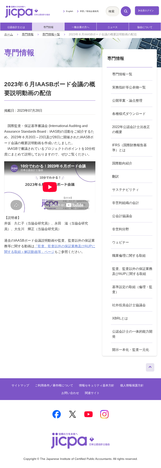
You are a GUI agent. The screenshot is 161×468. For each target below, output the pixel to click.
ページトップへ (150, 366)
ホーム (8, 34)
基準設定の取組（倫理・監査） (132, 289)
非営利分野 (120, 229)
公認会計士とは (16, 27)
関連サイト (92, 393)
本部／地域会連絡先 (89, 11)
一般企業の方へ (80, 27)
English (69, 11)
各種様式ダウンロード (129, 113)
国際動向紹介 (122, 163)
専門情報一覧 (51, 34)
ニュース (113, 27)
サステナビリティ (125, 189)
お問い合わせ (70, 393)
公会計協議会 (122, 216)
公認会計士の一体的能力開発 (132, 334)
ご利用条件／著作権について (54, 385)
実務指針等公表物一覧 (129, 87)
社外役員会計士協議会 (129, 305)
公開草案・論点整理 (127, 100)
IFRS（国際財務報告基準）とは (129, 147)
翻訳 (115, 176)
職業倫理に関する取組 (129, 255)
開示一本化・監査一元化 (130, 349)
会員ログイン (147, 10)
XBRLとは (120, 318)
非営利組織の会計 (125, 203)
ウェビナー (120, 242)
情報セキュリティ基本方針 (96, 385)
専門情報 (48, 27)
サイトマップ (20, 385)
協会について (144, 27)
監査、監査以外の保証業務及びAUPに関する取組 (132, 271)
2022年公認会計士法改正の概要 (131, 129)
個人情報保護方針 (132, 385)
